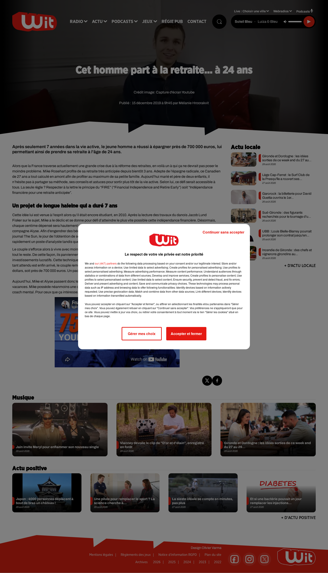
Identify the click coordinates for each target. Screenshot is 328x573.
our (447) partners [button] (106, 263)
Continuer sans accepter (223, 232)
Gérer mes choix (142, 333)
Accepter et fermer (186, 333)
